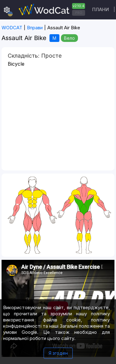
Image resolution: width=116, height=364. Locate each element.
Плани (100, 9)
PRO (78, 12)
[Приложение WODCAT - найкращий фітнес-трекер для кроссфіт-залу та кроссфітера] (51, 9)
